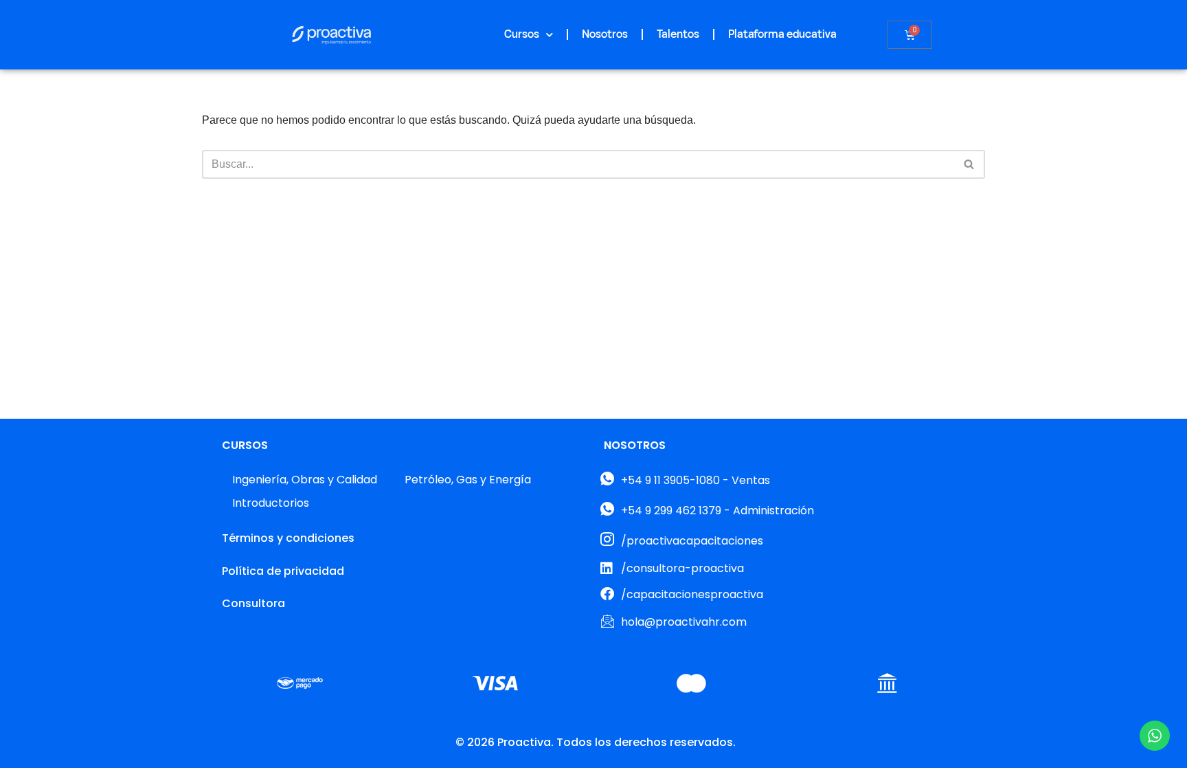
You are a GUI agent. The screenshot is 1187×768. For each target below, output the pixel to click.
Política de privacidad (283, 571)
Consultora (253, 603)
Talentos (678, 34)
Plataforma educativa (782, 34)
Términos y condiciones (288, 538)
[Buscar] (969, 164)
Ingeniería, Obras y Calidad (304, 479)
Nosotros (605, 34)
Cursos (521, 34)
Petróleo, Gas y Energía (468, 479)
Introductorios (270, 503)
